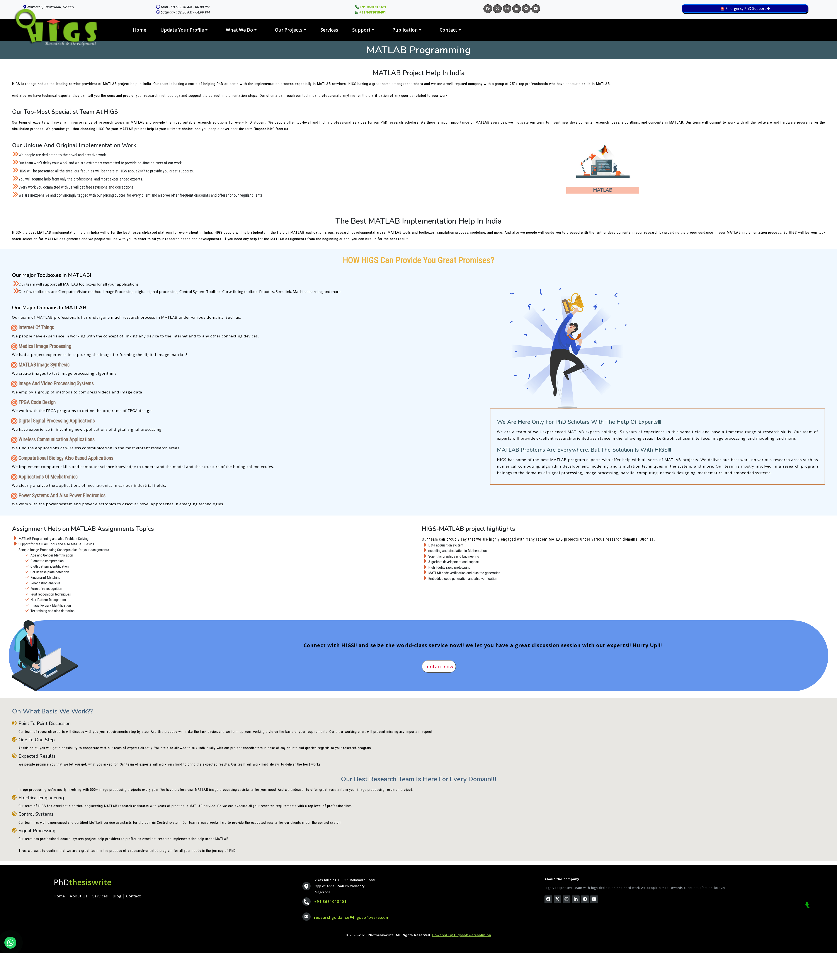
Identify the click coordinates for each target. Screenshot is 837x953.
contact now (438, 666)
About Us (79, 896)
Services (329, 30)
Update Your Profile (182, 30)
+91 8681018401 (330, 901)
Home (139, 30)
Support (361, 30)
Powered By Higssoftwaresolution (461, 935)
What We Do (239, 30)
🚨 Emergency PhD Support (743, 8)
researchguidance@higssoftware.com (352, 917)
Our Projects (288, 30)
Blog (117, 896)
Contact (448, 30)
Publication (405, 30)
